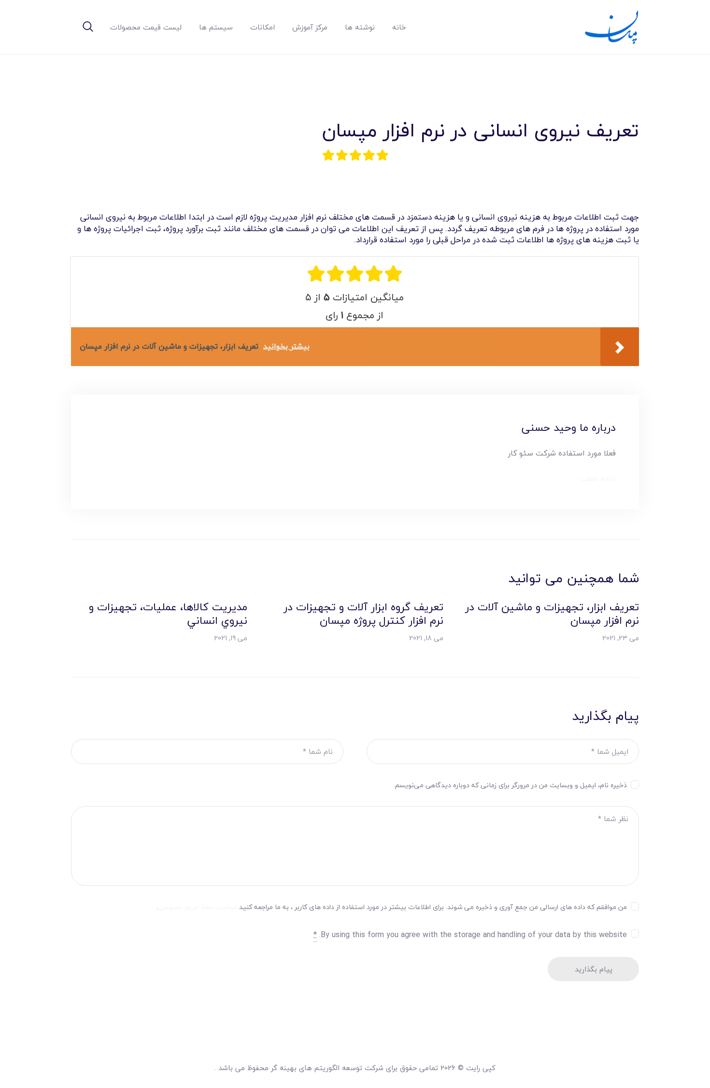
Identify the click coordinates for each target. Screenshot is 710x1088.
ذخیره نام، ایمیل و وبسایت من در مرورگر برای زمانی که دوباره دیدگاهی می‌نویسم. (510, 785)
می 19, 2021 (230, 638)
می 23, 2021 (620, 638)
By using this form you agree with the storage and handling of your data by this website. (470, 934)
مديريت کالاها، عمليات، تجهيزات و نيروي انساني (168, 613)
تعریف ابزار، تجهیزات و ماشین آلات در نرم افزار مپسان (552, 613)
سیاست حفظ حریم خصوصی (198, 907)
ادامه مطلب (598, 478)
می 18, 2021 (426, 638)
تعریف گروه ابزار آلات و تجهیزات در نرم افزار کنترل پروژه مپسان (363, 613)
